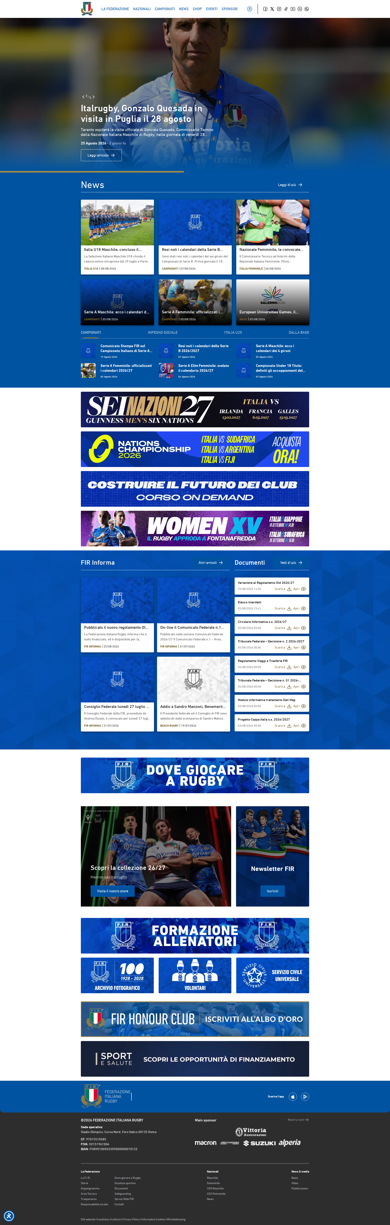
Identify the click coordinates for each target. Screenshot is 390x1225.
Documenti (121, 1188)
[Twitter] (272, 9)
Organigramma (90, 1188)
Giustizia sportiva (125, 1183)
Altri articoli (208, 562)
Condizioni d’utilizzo (109, 1219)
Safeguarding (123, 1193)
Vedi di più (288, 562)
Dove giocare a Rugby (128, 1177)
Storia (84, 1183)
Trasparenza (88, 1199)
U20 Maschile (215, 1188)
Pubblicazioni (299, 1188)
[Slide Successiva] (93, 97)
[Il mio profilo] (250, 9)
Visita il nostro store (112, 891)
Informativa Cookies (153, 1219)
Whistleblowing (176, 1219)
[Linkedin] (299, 9)
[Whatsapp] (306, 9)
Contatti (119, 1204)
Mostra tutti (296, 1120)
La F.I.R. (85, 1177)
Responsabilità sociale (94, 1204)
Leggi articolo (98, 155)
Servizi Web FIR (124, 1199)
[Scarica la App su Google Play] (305, 1097)
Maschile (212, 1177)
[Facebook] (265, 9)
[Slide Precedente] (83, 97)
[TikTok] (286, 9)
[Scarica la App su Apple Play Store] (293, 1097)
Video (294, 1183)
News (210, 1199)
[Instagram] (279, 9)
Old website (88, 1219)
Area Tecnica (89, 1193)
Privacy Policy (131, 1219)
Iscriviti (272, 891)
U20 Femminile (216, 1193)
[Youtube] (292, 9)
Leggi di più (287, 185)
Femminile (213, 1183)
